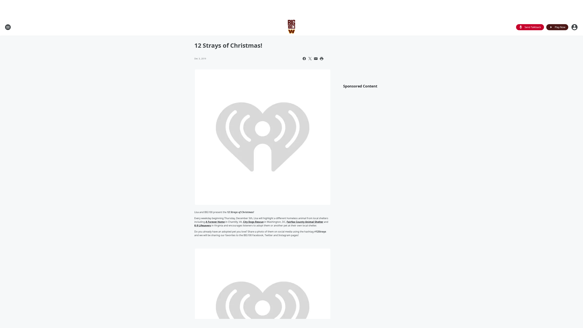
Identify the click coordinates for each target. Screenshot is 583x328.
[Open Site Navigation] (8, 27)
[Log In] (574, 27)
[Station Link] (291, 27)
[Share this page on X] (310, 58)
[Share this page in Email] (316, 58)
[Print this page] (321, 58)
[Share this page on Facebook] (304, 58)
